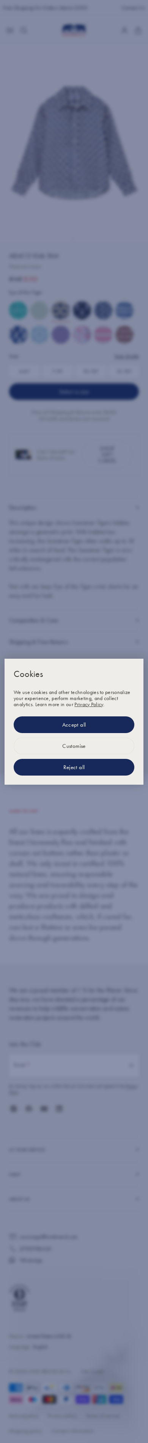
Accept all (74, 725)
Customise (74, 746)
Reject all (74, 767)
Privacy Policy (88, 704)
